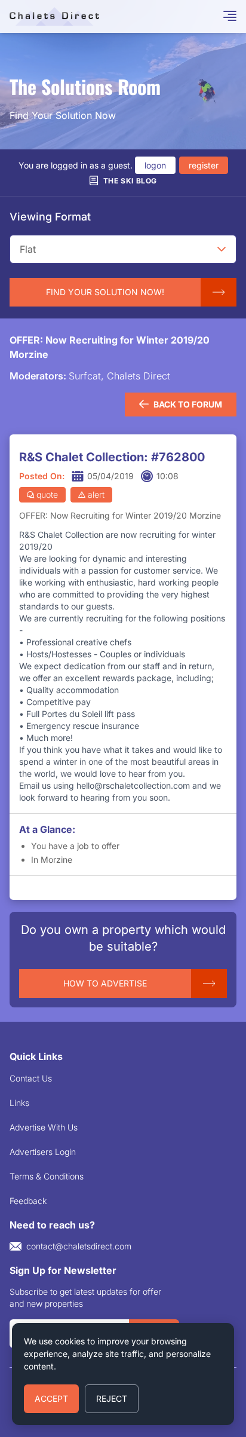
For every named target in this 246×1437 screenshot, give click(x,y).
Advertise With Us (44, 1127)
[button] (221, 249)
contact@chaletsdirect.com (78, 1246)
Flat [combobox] (28, 249)
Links (19, 1103)
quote (47, 494)
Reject (111, 1398)
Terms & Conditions (47, 1176)
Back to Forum (187, 404)
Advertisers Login (43, 1152)
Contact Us (31, 1078)
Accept (51, 1398)
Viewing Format (50, 216)
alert (96, 494)
